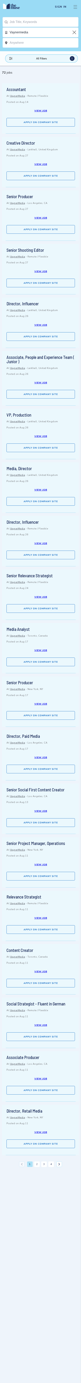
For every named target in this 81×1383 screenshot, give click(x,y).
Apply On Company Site (41, 122)
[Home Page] (13, 6)
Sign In (60, 7)
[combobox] (44, 22)
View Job (40, 110)
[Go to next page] (59, 1164)
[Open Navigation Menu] (75, 7)
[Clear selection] (74, 32)
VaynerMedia (17, 96)
